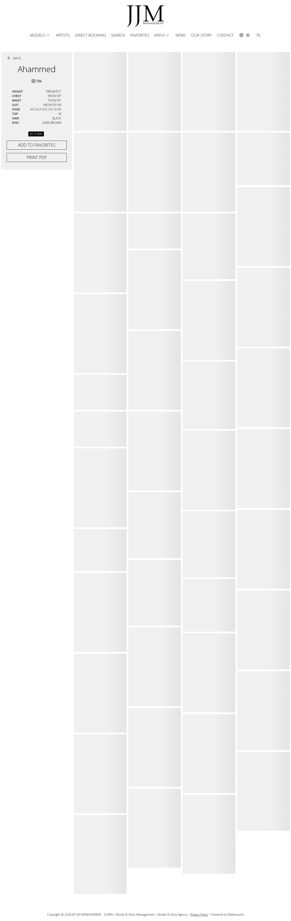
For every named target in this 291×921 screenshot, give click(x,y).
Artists (63, 35)
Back (13, 58)
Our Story (201, 35)
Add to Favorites (36, 145)
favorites (139, 35)
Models (40, 35)
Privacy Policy (199, 914)
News (181, 35)
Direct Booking (90, 35)
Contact (225, 35)
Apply (162, 35)
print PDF (37, 157)
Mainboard (235, 914)
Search (118, 35)
